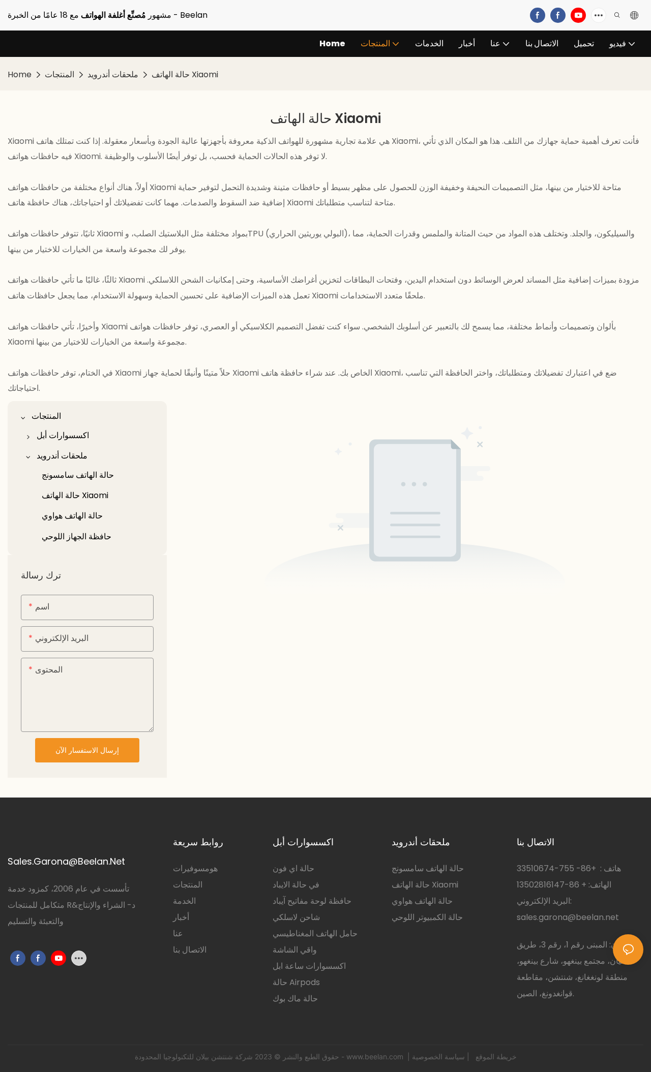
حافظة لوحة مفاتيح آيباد (312, 901)
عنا (178, 933)
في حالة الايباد (296, 885)
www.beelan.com (375, 1056)
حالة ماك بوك (295, 998)
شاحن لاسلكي (296, 917)
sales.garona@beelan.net (568, 917)
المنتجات (59, 74)
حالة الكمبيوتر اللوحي (427, 917)
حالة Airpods (296, 982)
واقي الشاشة (295, 950)
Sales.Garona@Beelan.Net (66, 861)
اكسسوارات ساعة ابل (309, 966)
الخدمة (184, 901)
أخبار (181, 917)
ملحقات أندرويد (112, 74)
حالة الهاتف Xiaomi (185, 74)
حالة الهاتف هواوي (422, 901)
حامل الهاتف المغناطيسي (315, 933)
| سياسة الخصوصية (441, 1056)
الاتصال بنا (189, 950)
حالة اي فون (293, 868)
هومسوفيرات (195, 868)
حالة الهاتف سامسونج (428, 868)
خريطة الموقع (495, 1056)
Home (20, 74)
